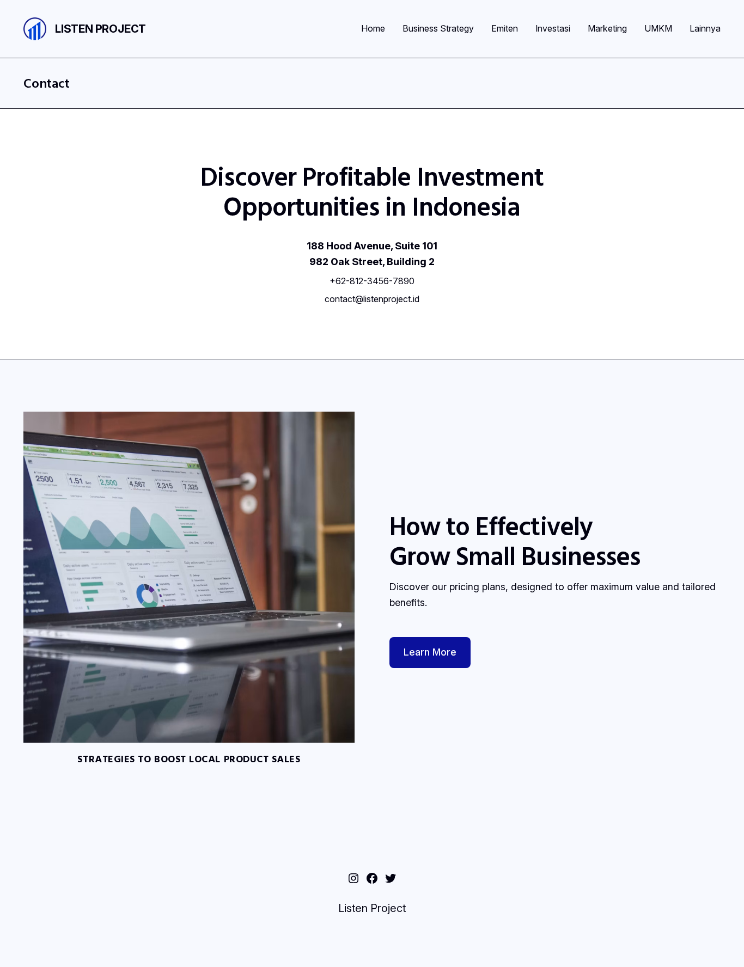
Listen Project (100, 28)
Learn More (430, 652)
